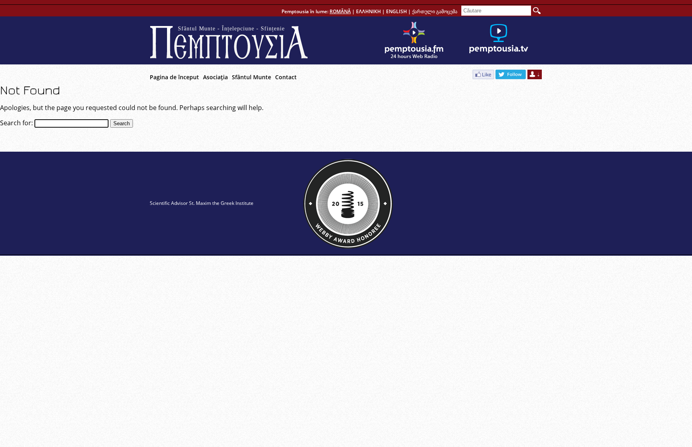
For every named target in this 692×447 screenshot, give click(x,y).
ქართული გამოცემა (434, 11)
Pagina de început (174, 77)
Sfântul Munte (251, 77)
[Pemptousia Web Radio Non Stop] (414, 40)
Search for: (16, 122)
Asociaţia (215, 77)
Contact (286, 77)
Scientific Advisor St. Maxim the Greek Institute (201, 203)
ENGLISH (396, 11)
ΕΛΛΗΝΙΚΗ (368, 11)
